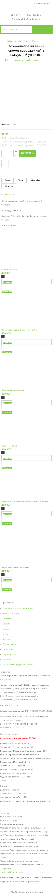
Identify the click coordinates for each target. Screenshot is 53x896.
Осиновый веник (9, 446)
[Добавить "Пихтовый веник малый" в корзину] (3, 397)
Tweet (8, 180)
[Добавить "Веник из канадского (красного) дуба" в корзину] (3, 336)
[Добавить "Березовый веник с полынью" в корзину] (3, 574)
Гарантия (7, 659)
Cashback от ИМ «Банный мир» (18, 608)
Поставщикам (9, 644)
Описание (9, 194)
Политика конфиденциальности (18, 664)
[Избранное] (4, 519)
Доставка (7, 619)
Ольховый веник (9, 269)
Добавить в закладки (4, 163)
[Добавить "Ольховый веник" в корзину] (3, 276)
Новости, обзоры (11, 613)
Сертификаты (9, 654)
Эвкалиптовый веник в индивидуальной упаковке (24, 501)
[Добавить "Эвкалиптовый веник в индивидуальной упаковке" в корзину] (3, 508)
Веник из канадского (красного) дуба (19, 330)
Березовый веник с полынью (15, 567)
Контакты (7, 639)
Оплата (6, 624)
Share (20, 180)
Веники (35, 41)
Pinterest (9, 186)
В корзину (27, 153)
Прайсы (6, 629)
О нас (5, 634)
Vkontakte (35, 180)
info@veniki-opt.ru (31, 19)
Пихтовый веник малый (12, 390)
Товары (9, 41)
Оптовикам (8, 649)
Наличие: (5, 125)
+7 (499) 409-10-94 (33, 15)
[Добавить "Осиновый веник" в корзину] (3, 452)
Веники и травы (22, 41)
